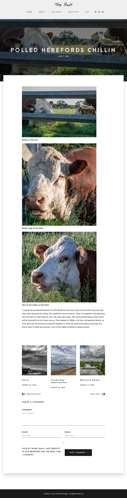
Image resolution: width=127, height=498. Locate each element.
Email (68, 432)
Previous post (34, 394)
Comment (27, 410)
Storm (25, 380)
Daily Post (73, 12)
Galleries (56, 12)
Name (25, 432)
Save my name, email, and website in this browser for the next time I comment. (41, 451)
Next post (95, 394)
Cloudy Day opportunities (59, 381)
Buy (87, 12)
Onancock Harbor (90, 380)
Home (29, 12)
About (41, 12)
